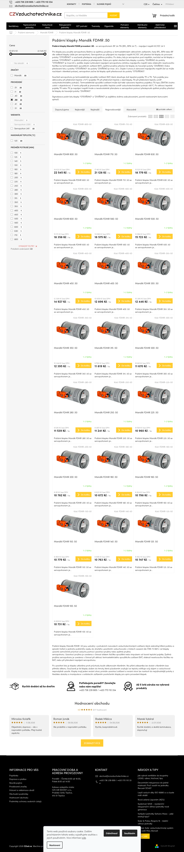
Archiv (143, 836)
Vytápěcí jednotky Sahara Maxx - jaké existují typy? (155, 815)
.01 (18, 87)
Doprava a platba (17, 779)
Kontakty (71, 4)
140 (17, 160)
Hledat (113, 15)
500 (18, 218)
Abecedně (131, 109)
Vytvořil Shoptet (168, 845)
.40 (18, 95)
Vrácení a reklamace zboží (21, 790)
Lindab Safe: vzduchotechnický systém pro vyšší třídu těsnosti (155, 829)
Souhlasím (129, 833)
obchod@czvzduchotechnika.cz (114, 776)
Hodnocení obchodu (92, 703)
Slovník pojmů (104, 4)
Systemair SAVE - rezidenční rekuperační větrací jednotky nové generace (153, 806)
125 (17, 156)
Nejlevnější (80, 109)
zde (84, 837)
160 (17, 169)
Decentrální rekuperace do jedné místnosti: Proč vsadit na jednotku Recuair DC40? (153, 785)
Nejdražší (95, 109)
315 (17, 198)
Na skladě (21, 63)
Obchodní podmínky (18, 794)
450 (18, 214)
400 (18, 210)
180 (17, 173)
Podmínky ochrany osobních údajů (25, 801)
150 (17, 165)
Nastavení (54, 845)
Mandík (20, 75)
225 (17, 181)
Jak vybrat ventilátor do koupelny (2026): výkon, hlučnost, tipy (153, 777)
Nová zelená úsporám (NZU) (151, 799)
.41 (18, 103)
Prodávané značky (18, 786)
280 (17, 189)
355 (17, 206)
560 (18, 222)
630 (17, 230)
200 (17, 177)
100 (17, 152)
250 (17, 185)
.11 (17, 91)
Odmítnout (112, 833)
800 (18, 239)
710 (17, 234)
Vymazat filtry (26, 246)
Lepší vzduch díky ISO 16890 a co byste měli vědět (156, 794)
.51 (18, 108)
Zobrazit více (92, 743)
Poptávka (86, 4)
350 (17, 202)
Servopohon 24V (24, 128)
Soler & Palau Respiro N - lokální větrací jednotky (153, 822)
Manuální (20, 120)
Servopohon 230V (24, 124)
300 (17, 193)
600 (18, 226)
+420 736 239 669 (88, 690)
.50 (18, 99)
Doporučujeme (62, 109)
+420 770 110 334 (107, 690)
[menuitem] (13, 26)
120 (18, 140)
